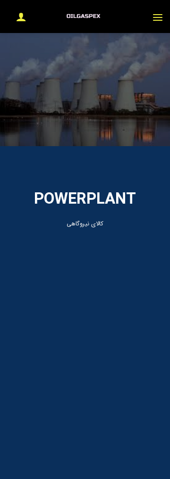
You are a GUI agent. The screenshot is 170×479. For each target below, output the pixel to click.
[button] (157, 16)
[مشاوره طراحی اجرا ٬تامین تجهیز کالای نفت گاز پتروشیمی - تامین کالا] (85, 16)
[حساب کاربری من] (16, 16)
